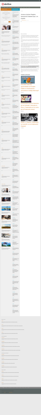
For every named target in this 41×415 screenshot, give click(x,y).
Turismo (13, 88)
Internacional (18, 7)
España (24, 7)
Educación (13, 35)
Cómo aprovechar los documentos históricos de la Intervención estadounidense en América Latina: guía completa (15, 271)
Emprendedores (11, 7)
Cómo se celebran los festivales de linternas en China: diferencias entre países (15, 215)
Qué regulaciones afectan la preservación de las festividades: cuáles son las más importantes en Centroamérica (13, 329)
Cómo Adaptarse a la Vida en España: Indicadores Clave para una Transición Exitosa (15, 64)
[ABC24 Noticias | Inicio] (6, 4)
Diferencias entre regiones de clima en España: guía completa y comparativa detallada (15, 147)
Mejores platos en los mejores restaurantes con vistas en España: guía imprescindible (10, 355)
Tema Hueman (10, 392)
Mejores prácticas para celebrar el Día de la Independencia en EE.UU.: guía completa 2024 (15, 192)
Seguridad (13, 223)
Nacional (21, 7)
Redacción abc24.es (24, 20)
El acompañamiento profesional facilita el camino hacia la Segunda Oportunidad (15, 187)
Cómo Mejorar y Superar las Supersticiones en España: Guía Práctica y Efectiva (15, 265)
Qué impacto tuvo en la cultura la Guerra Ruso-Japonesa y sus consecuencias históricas (15, 254)
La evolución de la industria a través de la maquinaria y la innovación (15, 75)
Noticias (4, 0)
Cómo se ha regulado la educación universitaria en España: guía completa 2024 (15, 70)
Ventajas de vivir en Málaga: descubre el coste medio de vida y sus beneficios (15, 277)
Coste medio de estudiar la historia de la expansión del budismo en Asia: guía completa (15, 54)
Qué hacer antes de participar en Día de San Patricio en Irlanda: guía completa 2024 (15, 90)
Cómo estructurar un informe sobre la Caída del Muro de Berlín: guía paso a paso (15, 182)
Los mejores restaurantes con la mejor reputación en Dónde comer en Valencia (15, 59)
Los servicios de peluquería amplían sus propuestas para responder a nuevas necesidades (6, 32)
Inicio (1, 0)
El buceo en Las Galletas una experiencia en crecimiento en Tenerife (15, 80)
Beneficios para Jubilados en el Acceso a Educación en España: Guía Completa (15, 38)
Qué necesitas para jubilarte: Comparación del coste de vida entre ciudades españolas (10, 372)
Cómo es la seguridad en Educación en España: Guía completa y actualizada (15, 226)
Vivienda (13, 201)
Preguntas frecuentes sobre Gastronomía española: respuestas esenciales (15, 209)
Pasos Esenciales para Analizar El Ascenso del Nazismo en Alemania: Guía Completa (15, 306)
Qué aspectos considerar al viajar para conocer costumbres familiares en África (10, 333)
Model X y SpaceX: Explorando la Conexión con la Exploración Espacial (29, 124)
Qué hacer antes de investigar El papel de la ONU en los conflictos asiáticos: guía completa (11, 346)
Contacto (7, 0)
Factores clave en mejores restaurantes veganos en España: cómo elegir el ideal (10, 359)
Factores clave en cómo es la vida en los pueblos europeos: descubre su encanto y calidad (15, 43)
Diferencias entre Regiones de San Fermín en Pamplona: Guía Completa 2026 (15, 249)
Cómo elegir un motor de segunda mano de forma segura (14, 96)
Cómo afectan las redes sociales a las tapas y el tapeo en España (8, 363)
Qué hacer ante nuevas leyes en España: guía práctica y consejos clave (15, 85)
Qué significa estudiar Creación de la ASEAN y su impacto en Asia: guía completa (10, 342)
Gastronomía (13, 207)
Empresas (7, 7)
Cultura (26, 7)
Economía (15, 7)
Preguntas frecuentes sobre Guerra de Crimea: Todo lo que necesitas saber (15, 101)
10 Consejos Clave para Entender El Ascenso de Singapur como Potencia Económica (10, 376)
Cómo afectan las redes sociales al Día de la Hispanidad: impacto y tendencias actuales (15, 112)
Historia (13, 13)
